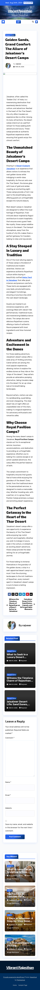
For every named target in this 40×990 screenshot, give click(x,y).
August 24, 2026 (16, 875)
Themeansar (21, 980)
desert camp (10, 35)
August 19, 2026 (16, 900)
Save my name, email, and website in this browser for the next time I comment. (19, 827)
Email (8, 795)
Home (15, 985)
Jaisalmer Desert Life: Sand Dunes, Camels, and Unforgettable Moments (26, 604)
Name (8, 782)
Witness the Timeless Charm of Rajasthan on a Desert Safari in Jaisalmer (14, 605)
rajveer (18, 64)
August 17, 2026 (16, 949)
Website (8, 808)
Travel (10, 890)
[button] (33, 22)
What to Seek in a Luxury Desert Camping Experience (19, 657)
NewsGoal (33, 977)
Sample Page (22, 985)
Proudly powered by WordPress (13, 977)
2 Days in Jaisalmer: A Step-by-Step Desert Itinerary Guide (20, 921)
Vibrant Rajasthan (20, 11)
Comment (9, 738)
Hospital (10, 866)
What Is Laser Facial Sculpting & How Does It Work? (19, 872)
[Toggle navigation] (18, 22)
